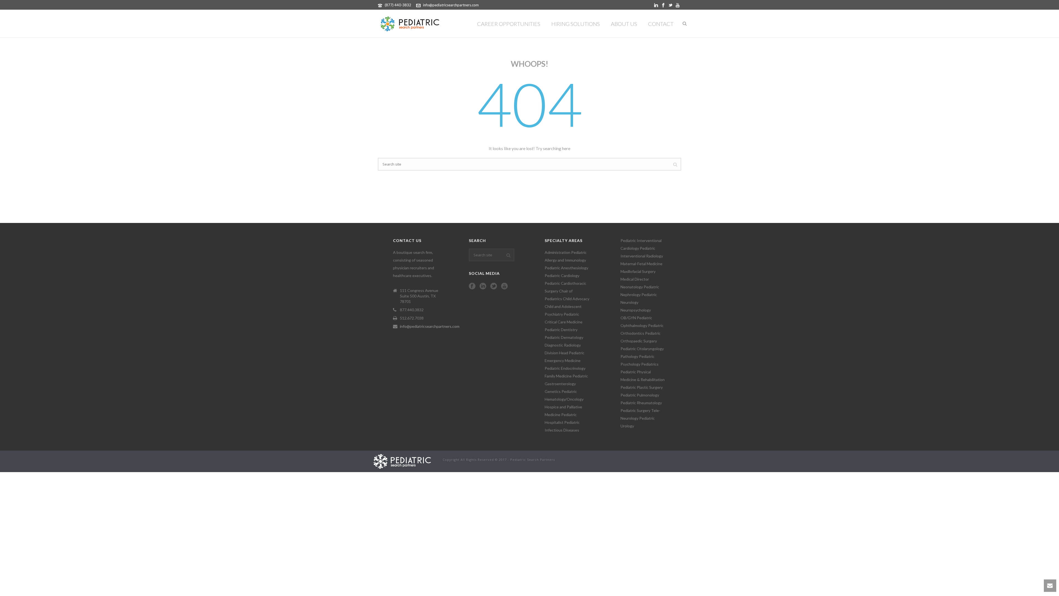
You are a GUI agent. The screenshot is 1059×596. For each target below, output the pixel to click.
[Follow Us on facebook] (472, 286)
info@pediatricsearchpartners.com (451, 5)
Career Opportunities (508, 23)
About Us (624, 23)
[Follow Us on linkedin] (483, 286)
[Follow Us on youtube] (504, 286)
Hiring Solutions (575, 23)
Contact (660, 23)
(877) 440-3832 (398, 5)
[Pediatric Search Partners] (404, 460)
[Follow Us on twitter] (493, 286)
